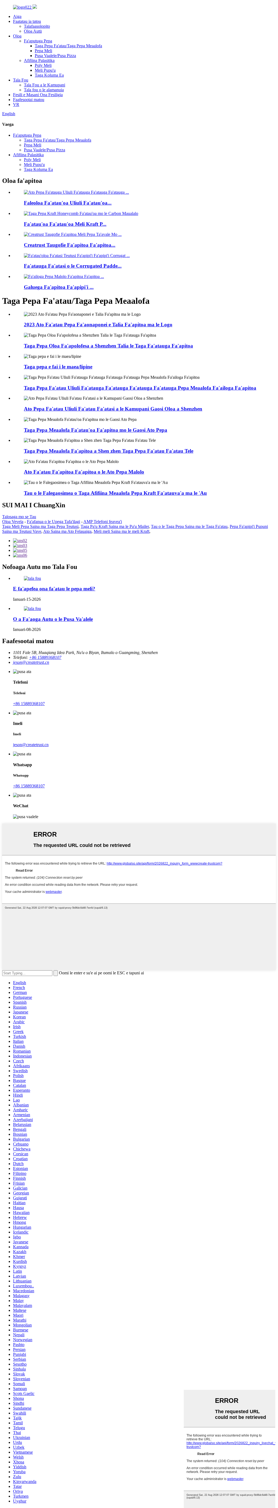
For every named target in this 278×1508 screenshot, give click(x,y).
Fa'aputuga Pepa (38, 41)
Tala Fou (20, 80)
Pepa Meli (43, 50)
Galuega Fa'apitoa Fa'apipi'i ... (59, 287)
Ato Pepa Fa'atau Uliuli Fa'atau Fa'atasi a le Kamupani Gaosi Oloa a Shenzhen (113, 409)
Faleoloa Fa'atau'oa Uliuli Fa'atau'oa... (68, 203)
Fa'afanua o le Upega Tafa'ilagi (53, 521)
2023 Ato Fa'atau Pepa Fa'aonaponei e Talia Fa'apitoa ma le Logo (98, 324)
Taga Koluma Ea (49, 75)
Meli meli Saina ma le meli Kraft (121, 531)
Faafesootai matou (28, 99)
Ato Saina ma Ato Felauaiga (67, 531)
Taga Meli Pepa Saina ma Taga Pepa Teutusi (40, 526)
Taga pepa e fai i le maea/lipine (58, 367)
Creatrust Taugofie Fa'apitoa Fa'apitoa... (69, 245)
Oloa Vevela (12, 521)
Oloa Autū (33, 31)
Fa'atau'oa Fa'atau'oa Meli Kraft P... (65, 224)
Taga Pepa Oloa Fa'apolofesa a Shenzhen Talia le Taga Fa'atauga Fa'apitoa (108, 346)
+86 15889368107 (29, 703)
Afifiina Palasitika (39, 60)
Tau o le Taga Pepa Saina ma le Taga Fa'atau (189, 526)
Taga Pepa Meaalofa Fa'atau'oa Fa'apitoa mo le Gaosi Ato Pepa (95, 430)
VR (16, 104)
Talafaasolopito (37, 26)
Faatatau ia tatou (27, 21)
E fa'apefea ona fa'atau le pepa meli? (54, 589)
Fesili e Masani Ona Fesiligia (38, 94)
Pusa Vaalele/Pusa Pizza (55, 55)
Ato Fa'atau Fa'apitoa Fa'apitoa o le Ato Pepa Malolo (84, 472)
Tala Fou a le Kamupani (44, 85)
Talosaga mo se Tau (19, 516)
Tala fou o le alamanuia (44, 89)
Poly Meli (43, 65)
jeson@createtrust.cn (31, 744)
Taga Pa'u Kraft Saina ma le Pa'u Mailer (115, 526)
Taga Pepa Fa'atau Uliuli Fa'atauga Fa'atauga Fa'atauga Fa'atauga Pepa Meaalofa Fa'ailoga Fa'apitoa (140, 388)
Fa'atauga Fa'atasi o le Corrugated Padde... (73, 266)
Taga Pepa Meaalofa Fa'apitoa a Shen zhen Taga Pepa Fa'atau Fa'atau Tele (108, 451)
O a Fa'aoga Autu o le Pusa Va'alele (53, 619)
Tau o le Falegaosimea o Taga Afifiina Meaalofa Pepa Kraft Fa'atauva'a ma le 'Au (115, 493)
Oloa (17, 36)
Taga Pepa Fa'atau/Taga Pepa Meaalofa (68, 45)
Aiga (17, 16)
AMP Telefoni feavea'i (102, 521)
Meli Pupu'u (45, 70)
